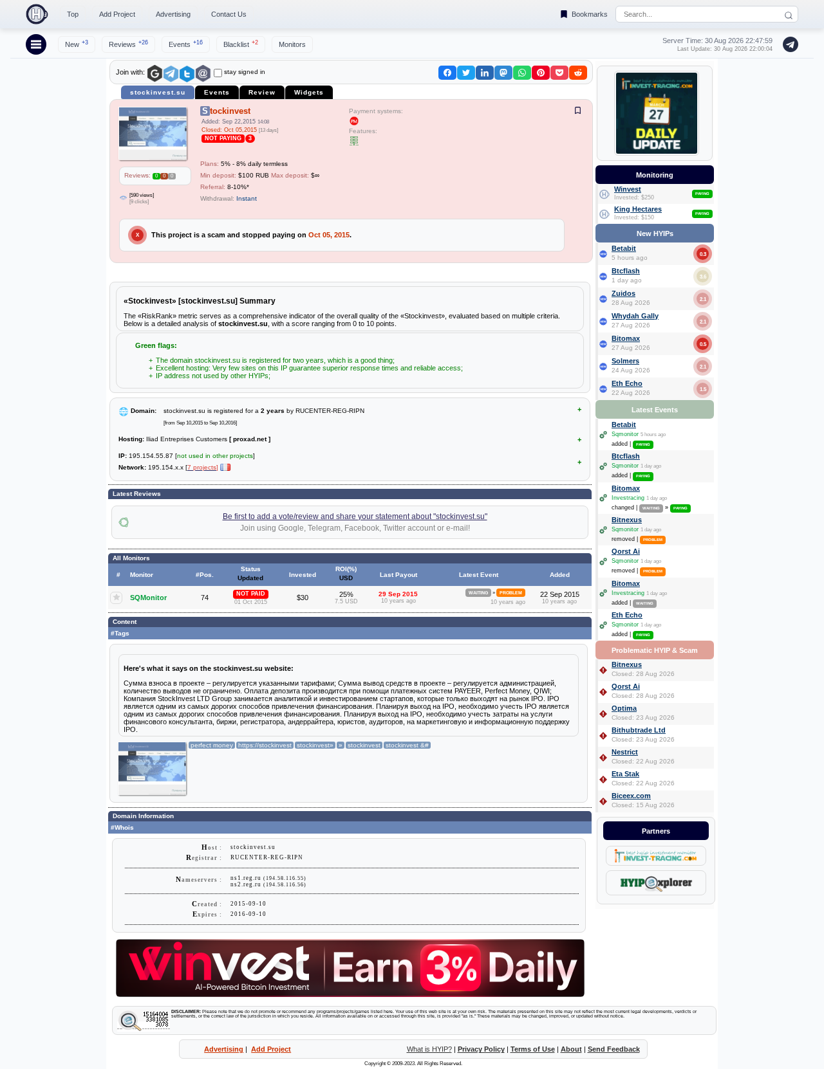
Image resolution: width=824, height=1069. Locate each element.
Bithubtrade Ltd (639, 730)
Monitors (292, 44)
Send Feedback (614, 1049)
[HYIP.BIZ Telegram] (788, 44)
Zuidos (623, 293)
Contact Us (229, 14)
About (571, 1049)
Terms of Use (532, 1049)
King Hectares (638, 209)
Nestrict (625, 752)
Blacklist (240, 43)
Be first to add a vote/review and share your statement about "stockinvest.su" (355, 516)
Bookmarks (590, 14)
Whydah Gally (635, 316)
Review (262, 92)
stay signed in (244, 71)
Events (186, 43)
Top (73, 14)
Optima (624, 708)
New (76, 43)
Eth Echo (627, 383)
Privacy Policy (481, 1049)
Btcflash (626, 271)
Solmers (625, 361)
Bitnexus (627, 520)
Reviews (128, 43)
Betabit (624, 248)
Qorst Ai (626, 551)
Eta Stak (625, 774)
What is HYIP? (429, 1049)
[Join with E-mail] (203, 73)
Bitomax (626, 338)
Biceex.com (631, 795)
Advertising (173, 14)
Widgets (309, 92)
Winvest (627, 189)
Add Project (117, 14)
